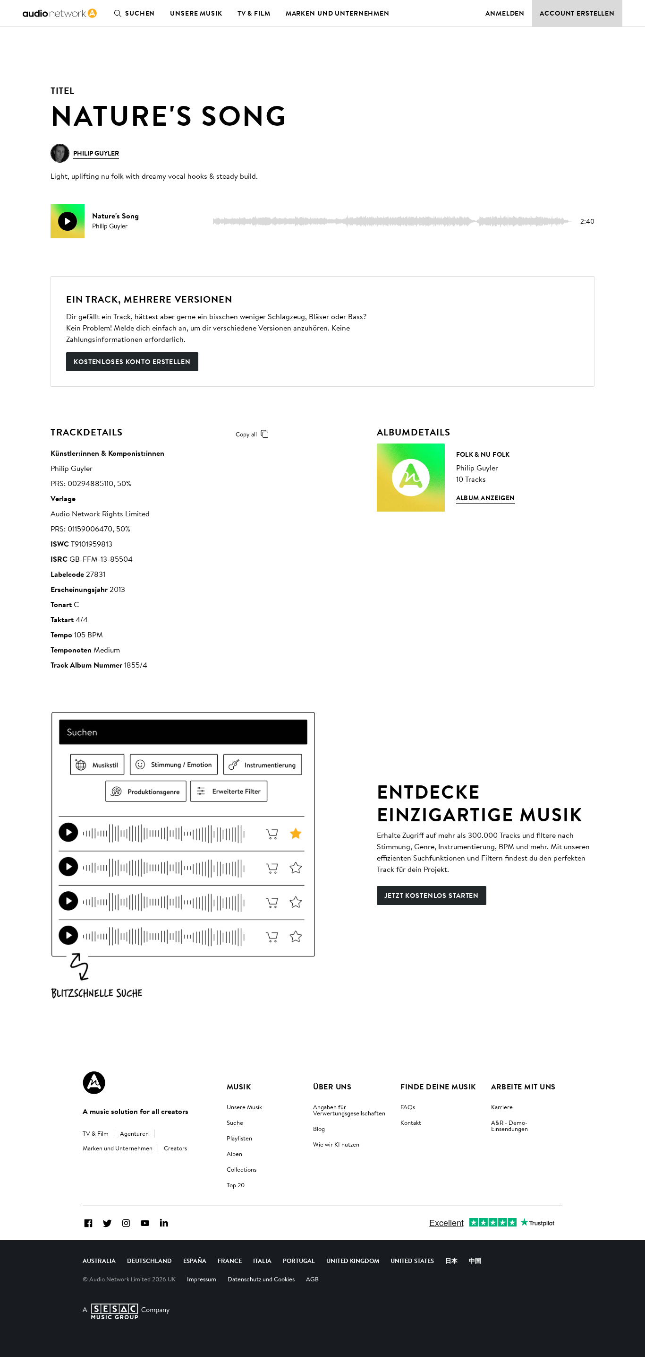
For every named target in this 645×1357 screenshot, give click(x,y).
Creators (175, 1148)
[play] (67, 221)
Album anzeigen (485, 498)
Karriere (502, 1107)
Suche (235, 1122)
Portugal (299, 1260)
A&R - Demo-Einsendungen (509, 1125)
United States (412, 1260)
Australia (99, 1260)
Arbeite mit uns (523, 1086)
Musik (239, 1086)
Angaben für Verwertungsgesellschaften (349, 1110)
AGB (312, 1279)
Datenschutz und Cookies (261, 1279)
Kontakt (410, 1122)
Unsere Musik (196, 13)
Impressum (201, 1279)
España (194, 1260)
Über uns (332, 1086)
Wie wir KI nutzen (336, 1144)
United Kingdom (352, 1260)
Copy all (246, 434)
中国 (475, 1260)
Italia (262, 1260)
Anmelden (505, 13)
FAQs (407, 1107)
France (230, 1260)
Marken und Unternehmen (338, 13)
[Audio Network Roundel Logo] (94, 1082)
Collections (241, 1169)
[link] (60, 13)
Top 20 (236, 1185)
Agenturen (134, 1133)
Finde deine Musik (437, 1086)
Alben (234, 1153)
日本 (451, 1260)
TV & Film (254, 13)
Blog (319, 1128)
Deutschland (149, 1260)
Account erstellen (577, 13)
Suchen (140, 13)
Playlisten (239, 1138)
